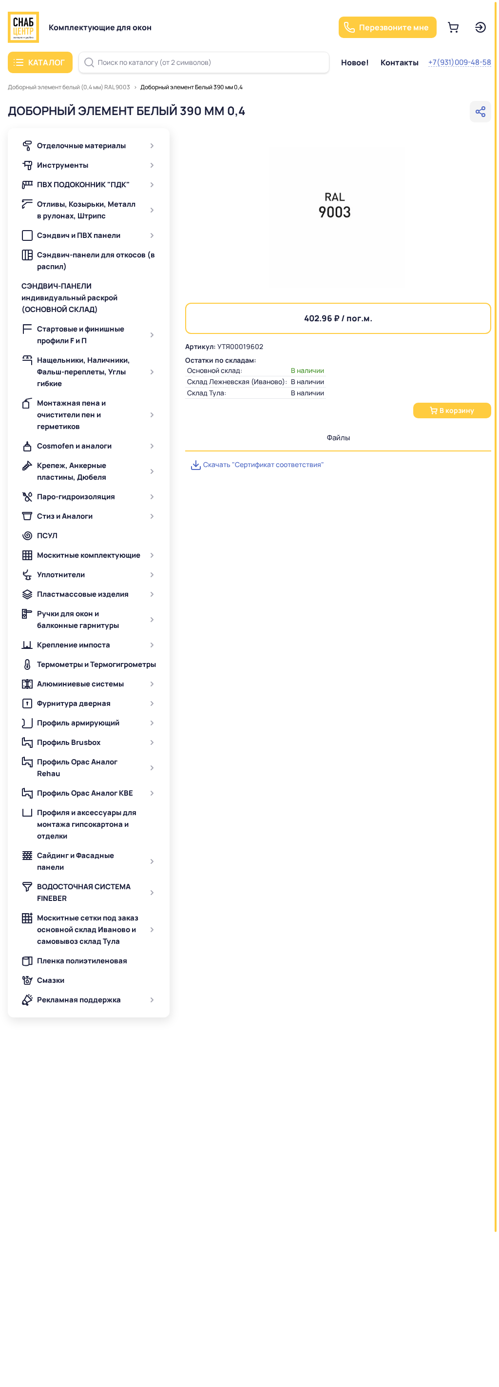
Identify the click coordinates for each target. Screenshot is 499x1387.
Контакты (400, 62)
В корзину (457, 410)
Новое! (355, 62)
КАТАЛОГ (46, 62)
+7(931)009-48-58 (459, 62)
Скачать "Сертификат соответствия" (263, 464)
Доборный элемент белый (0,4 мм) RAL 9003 (69, 87)
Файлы (338, 437)
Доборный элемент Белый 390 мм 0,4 (191, 87)
